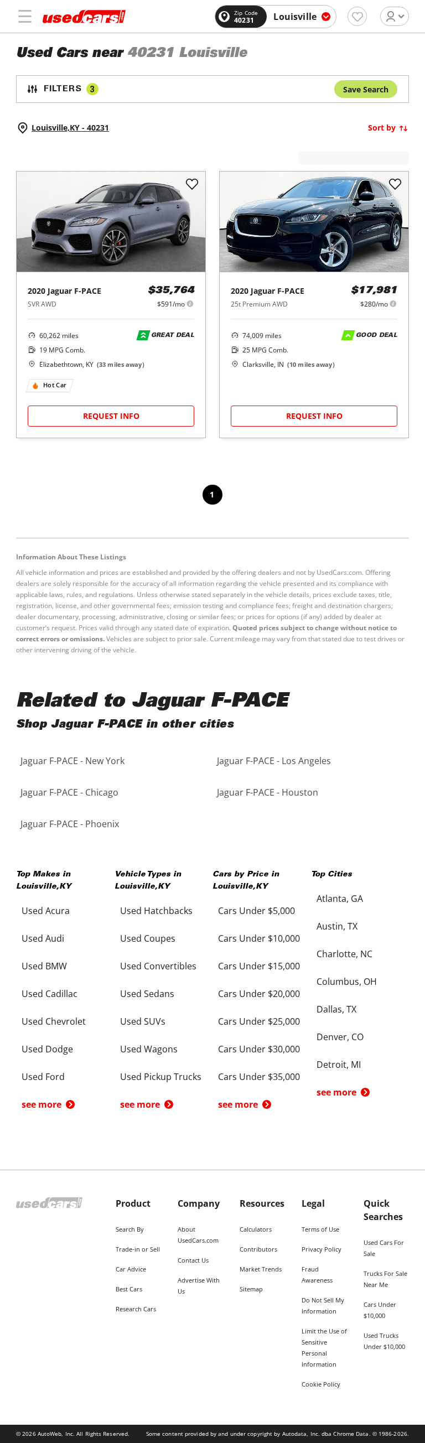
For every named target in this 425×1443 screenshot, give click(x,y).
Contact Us (193, 1260)
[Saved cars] (357, 16)
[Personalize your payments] (190, 303)
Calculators (256, 1229)
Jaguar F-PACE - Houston (267, 792)
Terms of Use (320, 1229)
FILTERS (69, 89)
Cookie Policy (321, 1384)
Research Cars (136, 1309)
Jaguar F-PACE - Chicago (69, 792)
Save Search (365, 89)
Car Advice (131, 1269)
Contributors (258, 1249)
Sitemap (251, 1289)
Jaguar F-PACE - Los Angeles (274, 761)
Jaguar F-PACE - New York (72, 761)
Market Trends (261, 1269)
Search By (130, 1229)
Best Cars (129, 1289)
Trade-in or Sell (138, 1249)
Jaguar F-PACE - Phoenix (69, 824)
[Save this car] (192, 185)
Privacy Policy (321, 1249)
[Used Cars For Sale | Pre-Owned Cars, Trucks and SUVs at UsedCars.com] (84, 16)
